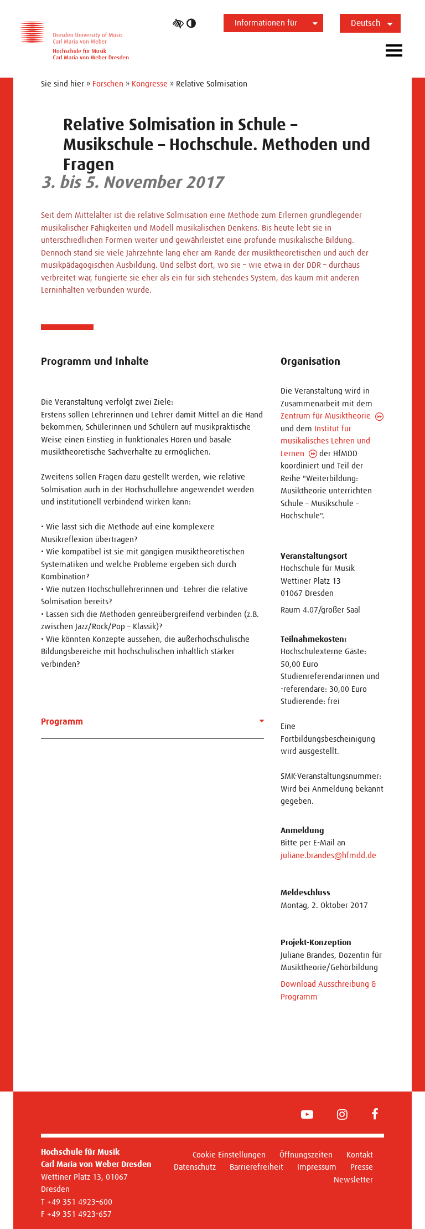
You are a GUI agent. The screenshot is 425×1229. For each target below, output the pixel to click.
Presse (361, 1166)
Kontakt (359, 1154)
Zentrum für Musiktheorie (326, 415)
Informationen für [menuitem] (266, 22)
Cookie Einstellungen (229, 1154)
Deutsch (366, 23)
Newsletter (353, 1179)
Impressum (316, 1166)
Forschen (107, 83)
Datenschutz (195, 1166)
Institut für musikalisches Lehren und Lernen (325, 441)
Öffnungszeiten (306, 1154)
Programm (62, 721)
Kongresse (150, 83)
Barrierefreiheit (256, 1166)
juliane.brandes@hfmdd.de (328, 855)
